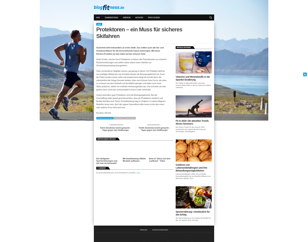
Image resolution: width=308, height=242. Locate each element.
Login (138, 173)
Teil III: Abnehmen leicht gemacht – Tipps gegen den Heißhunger (154, 129)
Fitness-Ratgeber (154, 17)
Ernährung (127, 17)
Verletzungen (130, 118)
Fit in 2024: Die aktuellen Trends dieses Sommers (192, 122)
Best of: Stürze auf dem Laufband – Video (159, 160)
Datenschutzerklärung (160, 229)
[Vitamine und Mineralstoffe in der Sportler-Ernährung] (194, 73)
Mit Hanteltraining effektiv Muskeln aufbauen (134, 160)
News (98, 17)
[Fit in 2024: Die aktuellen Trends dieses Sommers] (194, 117)
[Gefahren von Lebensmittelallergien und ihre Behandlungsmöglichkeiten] (194, 161)
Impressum (143, 229)
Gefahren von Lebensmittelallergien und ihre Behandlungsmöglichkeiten (191, 168)
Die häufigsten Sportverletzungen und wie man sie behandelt (106, 161)
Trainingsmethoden (111, 17)
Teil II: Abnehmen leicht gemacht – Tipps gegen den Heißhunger (115, 129)
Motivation (139, 17)
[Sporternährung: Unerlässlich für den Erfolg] (194, 208)
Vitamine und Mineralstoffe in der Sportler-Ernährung (193, 78)
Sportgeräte (119, 118)
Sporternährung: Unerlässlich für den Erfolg (193, 213)
